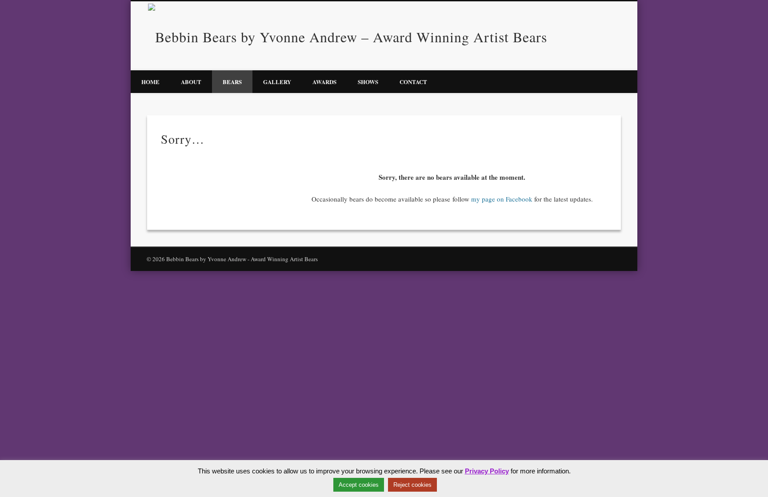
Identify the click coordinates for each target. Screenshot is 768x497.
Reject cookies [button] (412, 484)
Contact (413, 81)
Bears (232, 81)
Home (150, 81)
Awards (324, 81)
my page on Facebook (501, 198)
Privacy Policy (487, 471)
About (191, 81)
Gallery (277, 81)
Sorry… (182, 138)
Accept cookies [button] (359, 484)
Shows (368, 81)
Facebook (619, 35)
